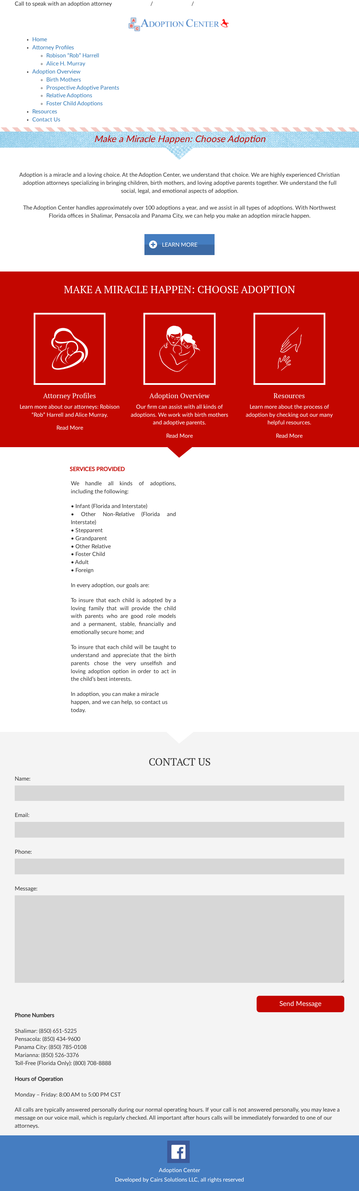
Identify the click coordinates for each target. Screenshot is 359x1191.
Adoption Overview (56, 72)
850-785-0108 (213, 4)
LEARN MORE (179, 245)
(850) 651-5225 (58, 1031)
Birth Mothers (63, 80)
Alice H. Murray (65, 63)
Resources (44, 111)
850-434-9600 (131, 4)
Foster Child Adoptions (74, 103)
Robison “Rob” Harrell (72, 55)
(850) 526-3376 (60, 1055)
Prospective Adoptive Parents (82, 88)
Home (39, 39)
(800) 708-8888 (92, 1063)
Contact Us (46, 119)
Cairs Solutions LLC (174, 1180)
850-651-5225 (172, 4)
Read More (69, 428)
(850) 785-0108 (68, 1047)
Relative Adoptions (69, 95)
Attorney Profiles (53, 47)
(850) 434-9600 (61, 1039)
